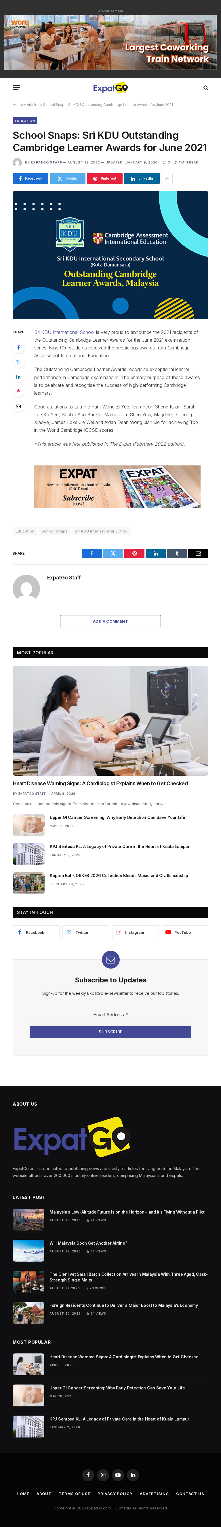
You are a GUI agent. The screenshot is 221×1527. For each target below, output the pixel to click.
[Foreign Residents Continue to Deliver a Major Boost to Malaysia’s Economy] (28, 1313)
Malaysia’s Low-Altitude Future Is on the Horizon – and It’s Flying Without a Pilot (127, 1212)
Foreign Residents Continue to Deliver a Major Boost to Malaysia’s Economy (123, 1305)
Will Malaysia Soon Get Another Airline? (88, 1243)
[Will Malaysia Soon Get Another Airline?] (28, 1251)
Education (25, 121)
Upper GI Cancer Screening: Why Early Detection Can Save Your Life (117, 817)
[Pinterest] (18, 391)
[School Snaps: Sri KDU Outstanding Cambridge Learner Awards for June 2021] (110, 255)
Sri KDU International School (64, 332)
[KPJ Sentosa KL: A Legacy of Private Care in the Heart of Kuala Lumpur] (29, 854)
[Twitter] (18, 362)
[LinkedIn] (18, 377)
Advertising (154, 1493)
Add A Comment (110, 621)
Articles (33, 104)
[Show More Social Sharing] (167, 178)
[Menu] (16, 87)
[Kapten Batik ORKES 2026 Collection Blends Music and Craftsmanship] (29, 883)
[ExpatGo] (110, 87)
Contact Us (190, 1493)
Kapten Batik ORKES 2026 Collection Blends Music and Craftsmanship (119, 875)
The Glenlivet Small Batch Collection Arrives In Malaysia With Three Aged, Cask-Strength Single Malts (128, 1277)
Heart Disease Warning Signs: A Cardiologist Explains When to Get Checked (100, 783)
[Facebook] (18, 347)
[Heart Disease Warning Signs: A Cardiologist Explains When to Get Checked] (110, 721)
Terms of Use (74, 1493)
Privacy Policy (115, 1493)
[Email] (18, 406)
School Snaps (55, 531)
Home (18, 104)
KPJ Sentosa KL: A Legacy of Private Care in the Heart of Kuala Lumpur (120, 846)
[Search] (205, 87)
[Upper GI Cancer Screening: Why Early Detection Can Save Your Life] (29, 825)
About (44, 1493)
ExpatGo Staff (46, 162)
